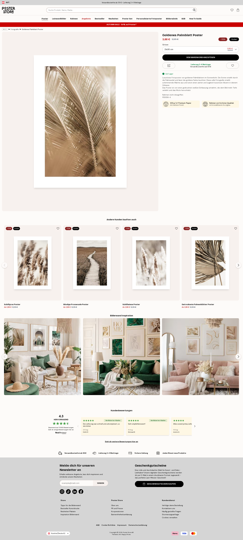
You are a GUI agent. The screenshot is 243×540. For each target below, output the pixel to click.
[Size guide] (168, 66)
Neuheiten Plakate (68, 511)
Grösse (165, 44)
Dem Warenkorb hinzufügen (200, 57)
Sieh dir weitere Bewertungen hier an (121, 441)
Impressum (122, 525)
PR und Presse (117, 508)
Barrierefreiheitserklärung (121, 514)
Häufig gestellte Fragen (171, 511)
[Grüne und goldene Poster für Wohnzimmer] (121, 356)
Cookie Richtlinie (108, 525)
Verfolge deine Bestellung (172, 505)
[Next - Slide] (238, 265)
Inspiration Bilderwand (70, 514)
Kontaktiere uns (168, 508)
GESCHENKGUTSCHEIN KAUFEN (161, 484)
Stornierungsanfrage (170, 514)
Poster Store (127, 532)
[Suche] (194, 10)
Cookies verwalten (169, 517)
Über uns (115, 505)
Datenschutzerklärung (138, 525)
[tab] (232, 10)
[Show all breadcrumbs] (5, 29)
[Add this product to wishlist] (232, 66)
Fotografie (15, 29)
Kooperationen (117, 511)
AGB (97, 525)
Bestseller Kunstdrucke (70, 508)
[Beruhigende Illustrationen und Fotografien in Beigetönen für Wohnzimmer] (200, 356)
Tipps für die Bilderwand (71, 505)
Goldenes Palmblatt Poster (32, 29)
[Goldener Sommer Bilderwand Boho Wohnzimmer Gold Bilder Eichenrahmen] (42, 356)
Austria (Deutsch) (58, 533)
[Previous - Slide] (5, 265)
